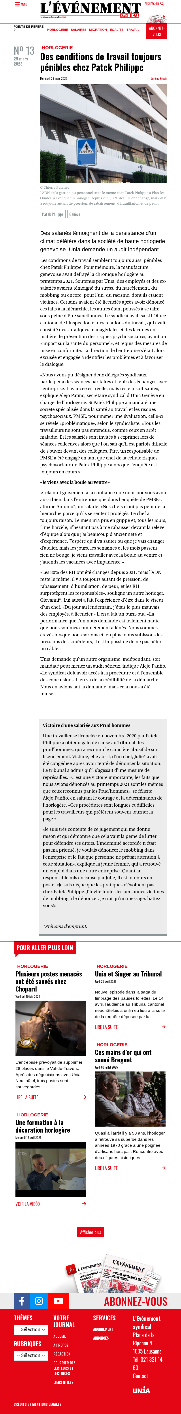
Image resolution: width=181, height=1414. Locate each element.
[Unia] (141, 1390)
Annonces (101, 1338)
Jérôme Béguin (159, 78)
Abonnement (103, 1329)
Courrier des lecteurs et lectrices (64, 1368)
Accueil (59, 1336)
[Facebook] (22, 1301)
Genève (74, 214)
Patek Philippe (53, 214)
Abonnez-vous (157, 31)
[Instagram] (39, 1301)
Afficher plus (90, 1231)
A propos (60, 1345)
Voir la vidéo (27, 1203)
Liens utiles (63, 1382)
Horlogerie (57, 29)
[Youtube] (58, 1301)
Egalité (116, 29)
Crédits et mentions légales (38, 1404)
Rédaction (61, 1354)
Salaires (78, 29)
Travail (133, 29)
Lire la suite (26, 1097)
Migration (98, 29)
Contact (140, 1376)
